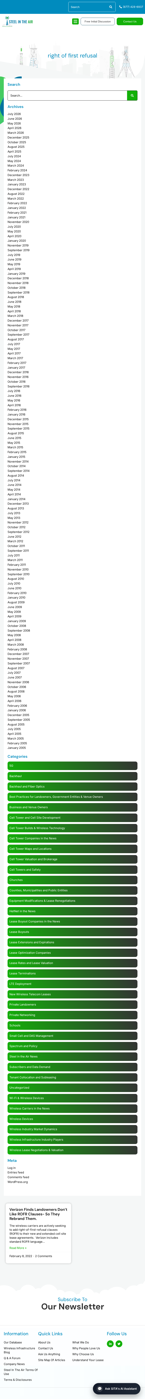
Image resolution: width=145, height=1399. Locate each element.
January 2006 (17, 710)
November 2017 (18, 325)
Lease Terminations (22, 973)
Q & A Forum (12, 1358)
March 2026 (16, 133)
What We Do (80, 1342)
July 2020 (14, 226)
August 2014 (16, 475)
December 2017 (18, 320)
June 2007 (15, 677)
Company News (14, 1364)
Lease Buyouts (19, 932)
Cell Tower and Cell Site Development (34, 817)
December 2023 (18, 175)
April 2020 (14, 236)
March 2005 (16, 738)
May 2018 (14, 306)
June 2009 (15, 607)
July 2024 (14, 156)
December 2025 (18, 137)
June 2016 (14, 395)
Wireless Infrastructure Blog (19, 1350)
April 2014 (14, 494)
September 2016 (18, 386)
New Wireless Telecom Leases (30, 994)
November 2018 (18, 283)
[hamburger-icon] (75, 21)
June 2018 (14, 302)
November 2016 (18, 377)
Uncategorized (19, 1087)
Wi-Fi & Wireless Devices (26, 1098)
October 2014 (17, 466)
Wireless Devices (21, 1119)
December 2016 (18, 372)
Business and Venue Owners (28, 807)
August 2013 (16, 508)
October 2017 (16, 330)
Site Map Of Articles (51, 1360)
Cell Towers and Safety (25, 869)
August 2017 (16, 339)
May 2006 (14, 696)
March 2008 (16, 644)
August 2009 (16, 602)
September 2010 (18, 574)
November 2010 (18, 569)
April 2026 (14, 128)
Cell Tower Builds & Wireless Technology (37, 828)
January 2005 (17, 748)
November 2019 (18, 245)
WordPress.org (18, 1182)
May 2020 (14, 231)
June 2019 (14, 259)
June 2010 (14, 588)
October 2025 (17, 142)
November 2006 (18, 682)
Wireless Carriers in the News (29, 1108)
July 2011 (14, 555)
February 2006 (17, 705)
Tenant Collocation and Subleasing (32, 1077)
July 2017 (14, 344)
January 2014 (16, 499)
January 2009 (17, 621)
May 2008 (14, 635)
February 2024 (17, 170)
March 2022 (16, 198)
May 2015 (14, 443)
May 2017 (14, 349)
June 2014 (15, 485)
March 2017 (15, 358)
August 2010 (16, 579)
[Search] (110, 7)
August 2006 (16, 691)
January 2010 (16, 597)
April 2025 (14, 151)
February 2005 (17, 743)
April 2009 (14, 616)
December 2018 (18, 278)
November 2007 (18, 658)
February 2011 (17, 565)
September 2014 (19, 471)
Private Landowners (22, 1004)
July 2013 (14, 513)
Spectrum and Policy (23, 1046)
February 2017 (17, 363)
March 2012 (15, 541)
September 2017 (18, 334)
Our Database (13, 1342)
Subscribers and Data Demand (29, 1067)
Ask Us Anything (49, 1354)
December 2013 (18, 503)
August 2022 (16, 194)
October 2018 (16, 288)
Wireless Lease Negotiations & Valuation (36, 1150)
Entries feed (16, 1172)
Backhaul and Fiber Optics (27, 786)
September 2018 (18, 292)
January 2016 (16, 414)
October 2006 (17, 687)
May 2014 (14, 489)
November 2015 (18, 424)
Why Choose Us (83, 1354)
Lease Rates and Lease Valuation (31, 963)
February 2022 (17, 203)
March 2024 (16, 165)
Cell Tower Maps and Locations (30, 849)
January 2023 (17, 184)
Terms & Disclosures (18, 1380)
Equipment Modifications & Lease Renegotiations (42, 901)
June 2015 (14, 438)
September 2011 (18, 550)
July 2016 (14, 391)
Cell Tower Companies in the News (32, 838)
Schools (14, 1025)
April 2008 (14, 640)
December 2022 (18, 189)
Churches (16, 880)
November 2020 (18, 222)
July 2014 (14, 480)
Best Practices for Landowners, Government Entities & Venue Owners (56, 797)
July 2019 (14, 255)
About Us (44, 1342)
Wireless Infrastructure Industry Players (36, 1139)
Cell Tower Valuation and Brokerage (33, 859)
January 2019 (16, 273)
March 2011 (15, 560)
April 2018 (14, 311)
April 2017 (14, 353)
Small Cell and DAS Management (31, 1036)
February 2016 (17, 410)
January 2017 (16, 367)
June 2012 (14, 536)
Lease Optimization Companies (30, 952)
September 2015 (18, 428)
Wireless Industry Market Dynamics (33, 1129)
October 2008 (17, 626)
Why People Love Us (86, 1348)
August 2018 (16, 297)
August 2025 (16, 147)
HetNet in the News (22, 911)
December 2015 (18, 419)
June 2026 (15, 118)
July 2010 (14, 583)
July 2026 (14, 114)
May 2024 (14, 161)
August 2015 (16, 433)
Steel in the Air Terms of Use (21, 1372)
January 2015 (16, 457)
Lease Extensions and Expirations (31, 942)
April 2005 (14, 734)
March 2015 (15, 447)
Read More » (18, 1248)
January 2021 (16, 217)
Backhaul (15, 776)
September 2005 (19, 720)
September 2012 (18, 532)
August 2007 (16, 668)
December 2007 (18, 654)
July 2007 (14, 672)
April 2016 (14, 405)
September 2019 (18, 250)
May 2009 (14, 612)
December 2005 (18, 715)
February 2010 (17, 593)
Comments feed (18, 1177)
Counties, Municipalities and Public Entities (38, 890)
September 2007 (19, 663)
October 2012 (16, 527)
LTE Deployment (20, 984)
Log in (12, 1168)
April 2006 (14, 701)
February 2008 (17, 649)
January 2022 (17, 208)
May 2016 (14, 400)
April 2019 (14, 269)
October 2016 (16, 381)
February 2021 (17, 212)
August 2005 (16, 724)
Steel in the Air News (23, 1056)
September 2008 (19, 630)
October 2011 (16, 546)
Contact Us (45, 1348)
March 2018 (15, 316)
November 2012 (18, 522)
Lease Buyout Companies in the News (34, 921)
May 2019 (14, 264)
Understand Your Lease (88, 1360)
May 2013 (14, 518)
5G (11, 765)
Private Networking (22, 1015)
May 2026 (14, 123)
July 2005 (14, 729)
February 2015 (17, 452)
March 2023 (16, 180)
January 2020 (17, 240)
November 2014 (18, 461)
